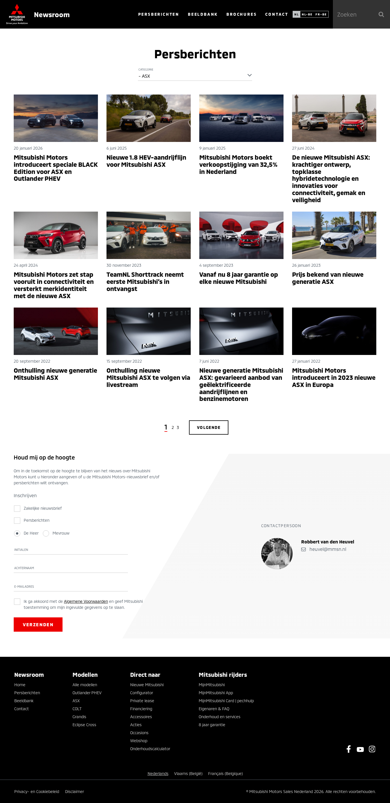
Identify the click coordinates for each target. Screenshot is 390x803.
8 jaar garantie (212, 724)
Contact (276, 14)
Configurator (141, 692)
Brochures (241, 14)
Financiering (141, 708)
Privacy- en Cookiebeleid (36, 791)
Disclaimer (74, 791)
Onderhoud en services (219, 716)
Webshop (138, 740)
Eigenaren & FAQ (214, 708)
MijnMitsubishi (212, 684)
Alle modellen (85, 684)
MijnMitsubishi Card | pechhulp (226, 700)
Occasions (139, 732)
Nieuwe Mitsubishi (147, 684)
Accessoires (141, 716)
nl (296, 14)
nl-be (307, 14)
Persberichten (158, 14)
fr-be (321, 14)
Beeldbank (203, 14)
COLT (77, 708)
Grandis (79, 716)
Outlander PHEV (87, 692)
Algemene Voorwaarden (86, 601)
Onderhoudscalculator (150, 748)
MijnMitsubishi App (216, 692)
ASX (76, 700)
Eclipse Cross (84, 724)
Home (19, 684)
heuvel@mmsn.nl (327, 549)
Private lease (142, 700)
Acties (136, 724)
